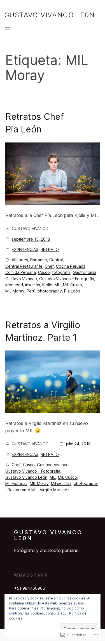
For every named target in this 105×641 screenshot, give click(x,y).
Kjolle (47, 284)
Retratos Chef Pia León (34, 123)
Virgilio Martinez (54, 489)
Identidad (14, 284)
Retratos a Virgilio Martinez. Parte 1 (42, 331)
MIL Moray (14, 291)
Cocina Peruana (70, 266)
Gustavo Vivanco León (26, 477)
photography (50, 291)
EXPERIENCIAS (25, 249)
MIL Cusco (72, 284)
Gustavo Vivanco (21, 278)
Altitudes (20, 259)
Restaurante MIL (23, 489)
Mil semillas (61, 483)
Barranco (38, 259)
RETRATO (50, 249)
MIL (58, 284)
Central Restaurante (24, 266)
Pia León (72, 291)
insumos (32, 284)
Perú (31, 291)
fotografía (61, 272)
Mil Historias (16, 483)
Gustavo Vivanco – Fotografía (66, 278)
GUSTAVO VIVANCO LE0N (49, 15)
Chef (49, 266)
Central (56, 259)
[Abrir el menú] (7, 28)
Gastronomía (84, 272)
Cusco (44, 272)
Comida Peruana (20, 272)
